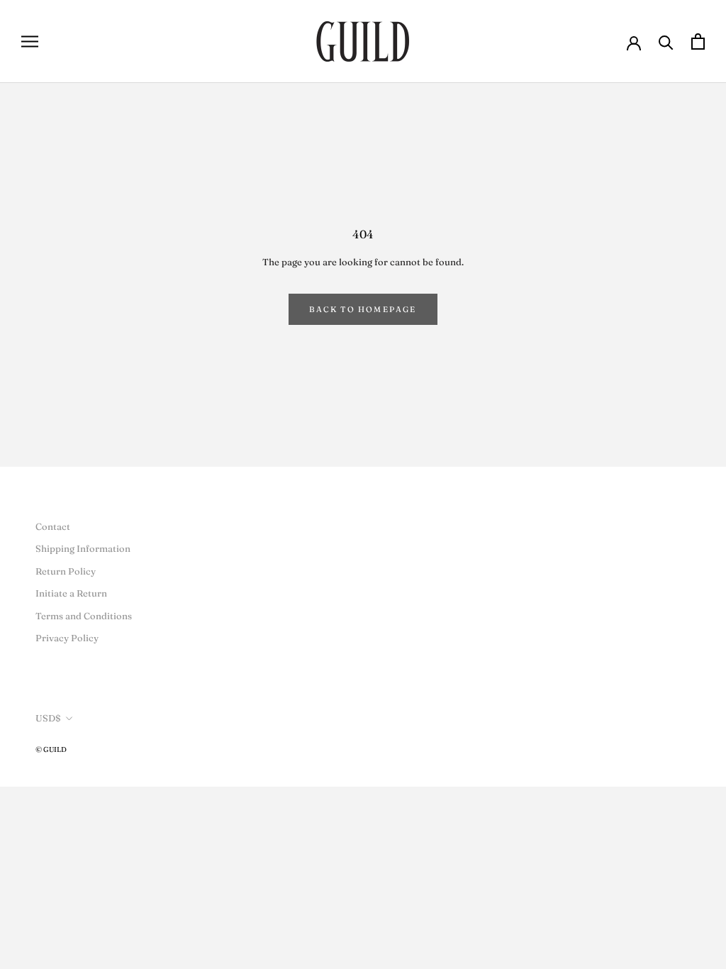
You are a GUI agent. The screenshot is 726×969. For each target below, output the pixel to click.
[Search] (666, 41)
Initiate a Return (71, 593)
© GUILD (51, 749)
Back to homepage (362, 309)
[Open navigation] (29, 41)
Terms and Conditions (83, 615)
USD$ (48, 718)
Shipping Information (82, 548)
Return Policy (65, 571)
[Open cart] (698, 41)
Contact (52, 526)
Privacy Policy (67, 637)
